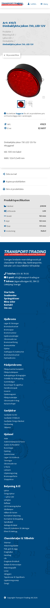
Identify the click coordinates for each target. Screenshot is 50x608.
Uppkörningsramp (11, 580)
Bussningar (8, 448)
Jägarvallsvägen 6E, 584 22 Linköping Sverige (21, 282)
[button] (25, 79)
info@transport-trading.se (27, 277)
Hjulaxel (8, 434)
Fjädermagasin (10, 394)
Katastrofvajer (10, 403)
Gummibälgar (9, 381)
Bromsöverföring (11, 342)
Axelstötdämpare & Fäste (14, 441)
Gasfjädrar (10, 410)
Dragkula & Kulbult (11, 561)
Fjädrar (7, 348)
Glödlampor (8, 509)
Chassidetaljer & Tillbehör (19, 538)
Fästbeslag (8, 424)
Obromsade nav (10, 339)
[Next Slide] (43, 80)
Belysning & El (12, 486)
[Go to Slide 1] (21, 104)
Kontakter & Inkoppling (13, 519)
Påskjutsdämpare (11, 372)
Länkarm (7, 470)
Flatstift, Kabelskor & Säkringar (16, 528)
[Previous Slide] (7, 80)
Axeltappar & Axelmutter (14, 351)
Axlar (6, 438)
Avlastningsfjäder (11, 545)
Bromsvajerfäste (10, 476)
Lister (6, 571)
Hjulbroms (10, 319)
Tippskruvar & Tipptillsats (14, 577)
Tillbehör (7, 427)
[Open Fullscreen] (43, 97)
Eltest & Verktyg (10, 531)
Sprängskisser (11, 299)
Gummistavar (9, 454)
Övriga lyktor (9, 493)
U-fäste (7, 467)
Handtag (7, 555)
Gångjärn (7, 574)
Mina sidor (9, 302)
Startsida (9, 292)
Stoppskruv (8, 479)
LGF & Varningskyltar (12, 506)
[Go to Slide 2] (29, 104)
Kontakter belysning (12, 515)
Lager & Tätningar (11, 323)
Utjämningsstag (10, 473)
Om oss (8, 308)
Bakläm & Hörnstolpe (12, 564)
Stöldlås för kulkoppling (13, 378)
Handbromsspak (10, 388)
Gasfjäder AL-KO (10, 415)
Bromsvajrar (9, 329)
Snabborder (10, 295)
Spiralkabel (8, 522)
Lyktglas (7, 500)
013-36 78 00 (22, 274)
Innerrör (7, 391)
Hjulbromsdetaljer (11, 336)
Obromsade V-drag (11, 400)
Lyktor (6, 490)
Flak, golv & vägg (11, 549)
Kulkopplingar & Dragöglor (15, 375)
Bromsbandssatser (11, 355)
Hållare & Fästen (10, 512)
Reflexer (7, 503)
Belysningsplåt (10, 567)
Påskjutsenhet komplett (14, 369)
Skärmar (7, 542)
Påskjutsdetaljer (10, 397)
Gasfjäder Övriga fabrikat (14, 421)
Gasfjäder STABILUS (12, 418)
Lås (5, 558)
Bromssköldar (9, 345)
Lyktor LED (10, 497)
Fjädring (7, 451)
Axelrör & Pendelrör (12, 445)
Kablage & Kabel (10, 525)
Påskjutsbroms (13, 365)
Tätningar (8, 460)
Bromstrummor (10, 333)
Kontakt (8, 305)
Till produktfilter (12, 55)
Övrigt (6, 583)
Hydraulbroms (9, 358)
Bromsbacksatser (11, 326)
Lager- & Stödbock (11, 457)
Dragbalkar (8, 552)
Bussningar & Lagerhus (13, 385)
